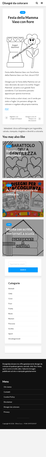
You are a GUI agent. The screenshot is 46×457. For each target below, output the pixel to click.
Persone (11, 324)
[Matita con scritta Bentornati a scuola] (23, 237)
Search (23, 270)
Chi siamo (8, 387)
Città (10, 293)
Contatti (7, 392)
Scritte (11, 329)
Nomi (10, 314)
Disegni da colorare (15, 3)
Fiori (10, 304)
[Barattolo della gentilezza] (23, 159)
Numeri (11, 319)
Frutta (10, 309)
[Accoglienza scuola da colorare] (23, 198)
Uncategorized (14, 339)
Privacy (7, 412)
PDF (37, 75)
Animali (11, 288)
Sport (10, 334)
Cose (22, 12)
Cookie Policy (9, 397)
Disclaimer (8, 402)
